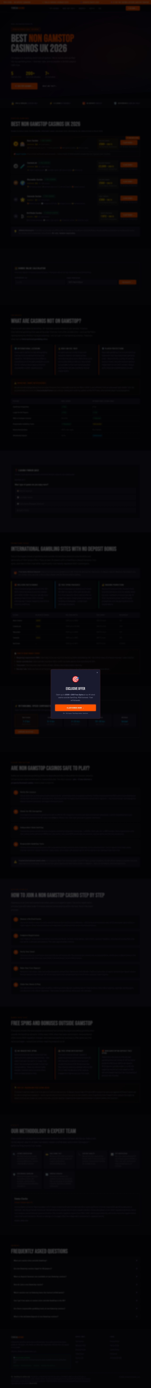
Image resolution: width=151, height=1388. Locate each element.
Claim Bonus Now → (75, 708)
